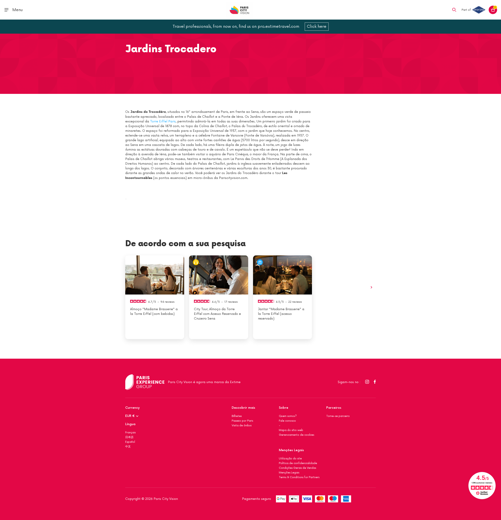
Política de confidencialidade (298, 463)
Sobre (283, 408)
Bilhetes (237, 416)
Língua (130, 424)
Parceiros (333, 408)
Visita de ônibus (241, 425)
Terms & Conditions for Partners (299, 477)
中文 (128, 446)
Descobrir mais (243, 408)
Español (130, 442)
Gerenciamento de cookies (296, 434)
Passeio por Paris (242, 420)
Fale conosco (287, 420)
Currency (132, 408)
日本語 (129, 437)
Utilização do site (290, 458)
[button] (454, 10)
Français (130, 432)
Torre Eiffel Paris (163, 121)
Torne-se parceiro (338, 416)
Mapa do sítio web (291, 430)
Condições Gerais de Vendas (297, 468)
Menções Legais (291, 450)
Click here (316, 26)
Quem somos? (288, 416)
